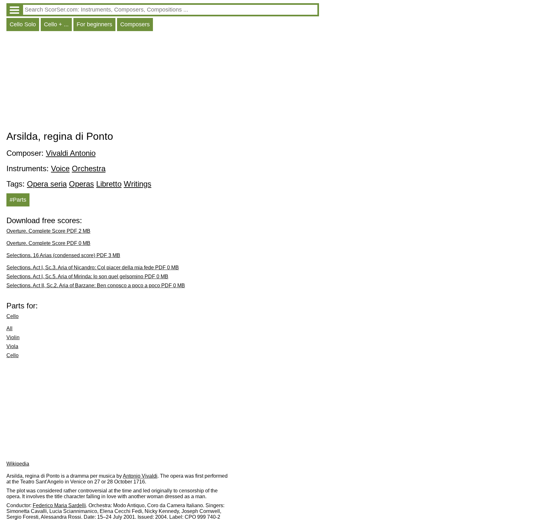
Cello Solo (23, 24)
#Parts (18, 200)
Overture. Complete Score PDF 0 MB (48, 243)
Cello (12, 316)
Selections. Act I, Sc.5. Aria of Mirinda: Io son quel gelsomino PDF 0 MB (87, 276)
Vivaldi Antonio (71, 153)
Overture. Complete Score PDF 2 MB (48, 231)
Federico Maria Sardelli (59, 505)
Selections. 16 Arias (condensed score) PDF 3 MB (63, 255)
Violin (13, 337)
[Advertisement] (162, 82)
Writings (137, 184)
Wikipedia (17, 463)
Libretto (109, 184)
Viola (12, 346)
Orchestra (88, 168)
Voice (60, 168)
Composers (135, 24)
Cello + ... (56, 24)
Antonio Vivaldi (140, 476)
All (9, 328)
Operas (81, 184)
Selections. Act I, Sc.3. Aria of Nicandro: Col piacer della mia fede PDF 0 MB (92, 267)
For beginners (94, 24)
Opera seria (47, 184)
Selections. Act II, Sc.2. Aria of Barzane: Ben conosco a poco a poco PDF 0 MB (95, 285)
